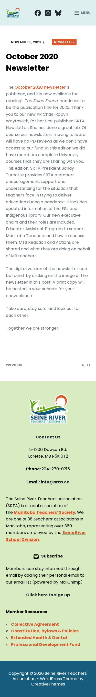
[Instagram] (48, 13)
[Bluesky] (58, 13)
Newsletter (64, 42)
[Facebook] (38, 13)
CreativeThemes (48, 684)
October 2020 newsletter (40, 87)
